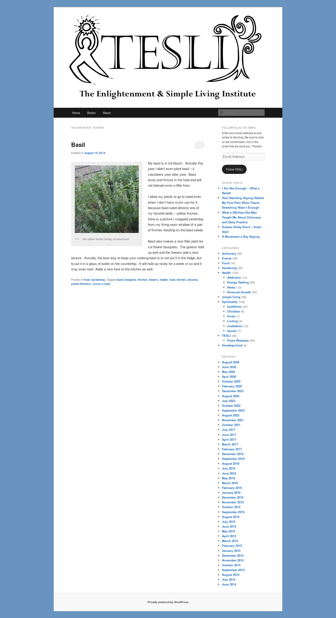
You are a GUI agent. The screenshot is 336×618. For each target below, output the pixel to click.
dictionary (229, 253)
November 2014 (233, 560)
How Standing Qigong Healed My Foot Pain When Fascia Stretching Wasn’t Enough (243, 203)
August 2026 (230, 362)
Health (226, 272)
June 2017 (229, 434)
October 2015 (231, 507)
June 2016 (229, 473)
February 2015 (232, 545)
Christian (233, 311)
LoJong (232, 321)
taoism (232, 331)
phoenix (193, 280)
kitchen (181, 280)
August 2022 (230, 415)
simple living (231, 297)
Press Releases (238, 340)
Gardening (98, 280)
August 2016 (230, 463)
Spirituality (229, 302)
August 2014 (230, 574)
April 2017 (229, 439)
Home (76, 113)
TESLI (226, 335)
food (172, 280)
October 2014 (231, 565)
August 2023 (230, 396)
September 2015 (233, 512)
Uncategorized (232, 345)
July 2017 (228, 429)
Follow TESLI (234, 169)
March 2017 (230, 444)
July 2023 (228, 401)
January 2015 (231, 550)
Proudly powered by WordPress (168, 602)
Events (227, 258)
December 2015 (232, 497)
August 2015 (230, 517)
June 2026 (229, 367)
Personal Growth (239, 292)
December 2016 (232, 454)
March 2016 (230, 483)
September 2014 (233, 570)
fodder (164, 280)
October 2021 (231, 425)
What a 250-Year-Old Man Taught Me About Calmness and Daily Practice (241, 217)
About (107, 113)
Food (86, 280)
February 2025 (232, 386)
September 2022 (233, 410)
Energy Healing (238, 282)
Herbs (231, 287)
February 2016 (232, 488)
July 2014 (228, 579)
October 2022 (231, 405)
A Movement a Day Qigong (241, 236)
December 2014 (232, 555)
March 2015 (230, 541)
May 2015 (228, 531)
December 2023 (232, 391)
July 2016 (228, 468)
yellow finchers (81, 284)
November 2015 (233, 502)
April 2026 (229, 376)
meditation (234, 326)
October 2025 (231, 381)
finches (142, 280)
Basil (78, 144)
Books (91, 113)
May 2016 (228, 478)
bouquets (130, 280)
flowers (153, 280)
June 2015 (229, 526)
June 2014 (229, 584)
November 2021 (233, 420)
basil (120, 280)
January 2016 (231, 492)
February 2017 (232, 449)
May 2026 (228, 372)
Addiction (234, 277)
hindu (231, 316)
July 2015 (228, 521)
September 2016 (233, 458)
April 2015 (229, 536)
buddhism (234, 306)
